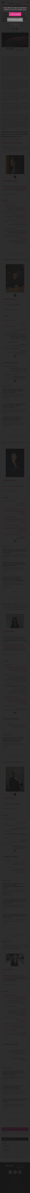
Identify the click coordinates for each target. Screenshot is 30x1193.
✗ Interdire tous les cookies (15, 19)
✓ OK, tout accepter (15, 14)
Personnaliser (15, 24)
